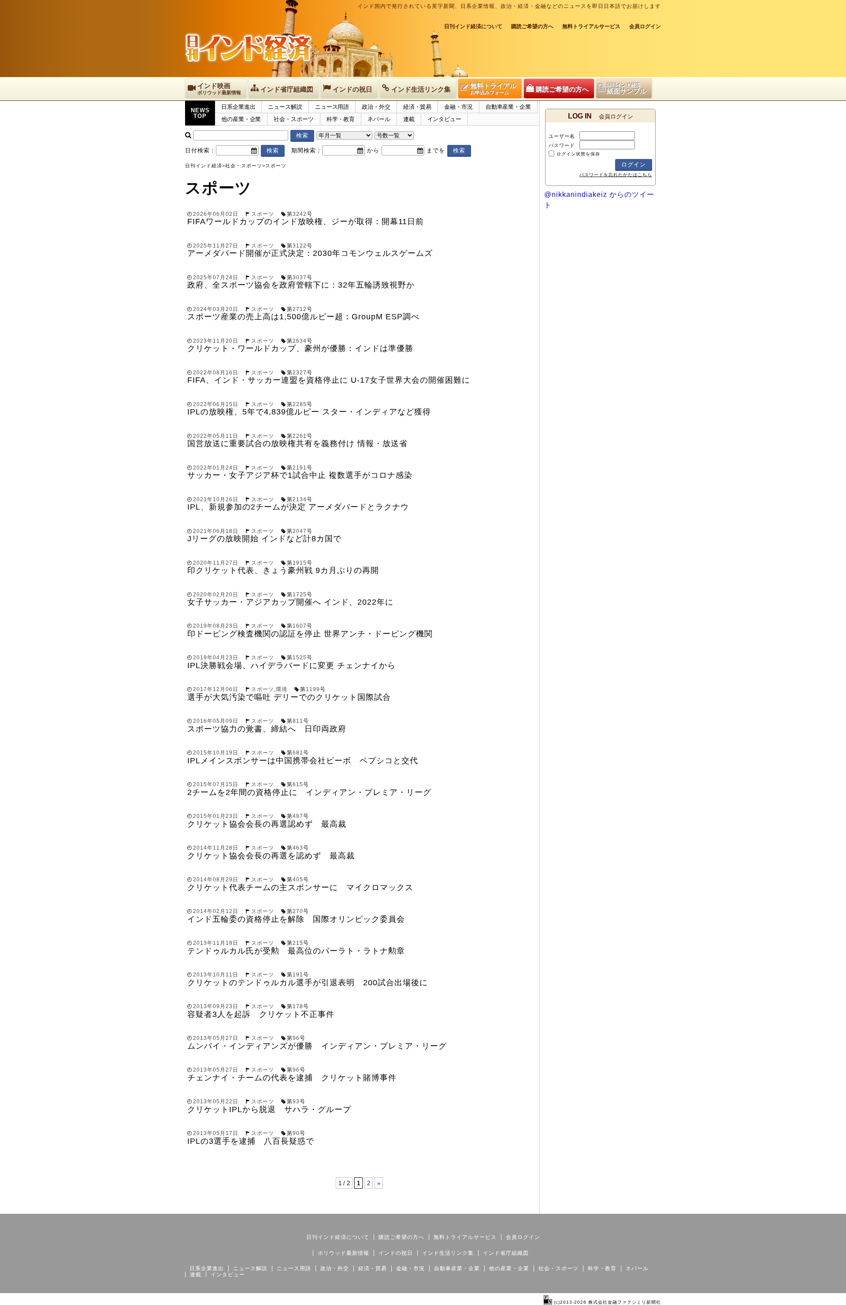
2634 (300, 341)
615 (298, 784)
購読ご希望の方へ (532, 26)
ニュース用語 (332, 107)
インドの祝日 (395, 1253)
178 (298, 1006)
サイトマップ (594, 1206)
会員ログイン (645, 26)
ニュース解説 (285, 107)
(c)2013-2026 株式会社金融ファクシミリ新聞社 (606, 1302)
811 (298, 721)
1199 (313, 689)
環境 (281, 689)
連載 (409, 119)
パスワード (562, 145)
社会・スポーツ (293, 119)
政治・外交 (376, 107)
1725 (300, 595)
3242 (300, 214)
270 (298, 911)
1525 (300, 657)
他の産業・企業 (241, 119)
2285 (300, 404)
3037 (300, 277)
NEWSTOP (200, 113)
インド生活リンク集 (448, 1253)
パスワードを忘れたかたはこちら (615, 174)
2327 (300, 373)
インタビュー (444, 119)
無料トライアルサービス (591, 26)
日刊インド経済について (473, 26)
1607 (300, 626)
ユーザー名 (562, 136)
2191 (300, 468)
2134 (300, 499)
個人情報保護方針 (640, 1206)
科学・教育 (341, 119)
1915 (300, 563)
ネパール (378, 119)
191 (298, 975)
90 (296, 1133)
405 (298, 879)
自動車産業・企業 (508, 107)
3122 (300, 246)
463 (298, 848)
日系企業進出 (238, 107)
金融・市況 (458, 107)
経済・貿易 (417, 107)
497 (298, 816)
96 (296, 1038)
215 (298, 943)
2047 (300, 531)
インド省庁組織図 (506, 1253)
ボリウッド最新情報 (343, 1253)
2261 (300, 436)
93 (296, 1101)
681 (298, 753)
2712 (300, 309)
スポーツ (262, 214)
